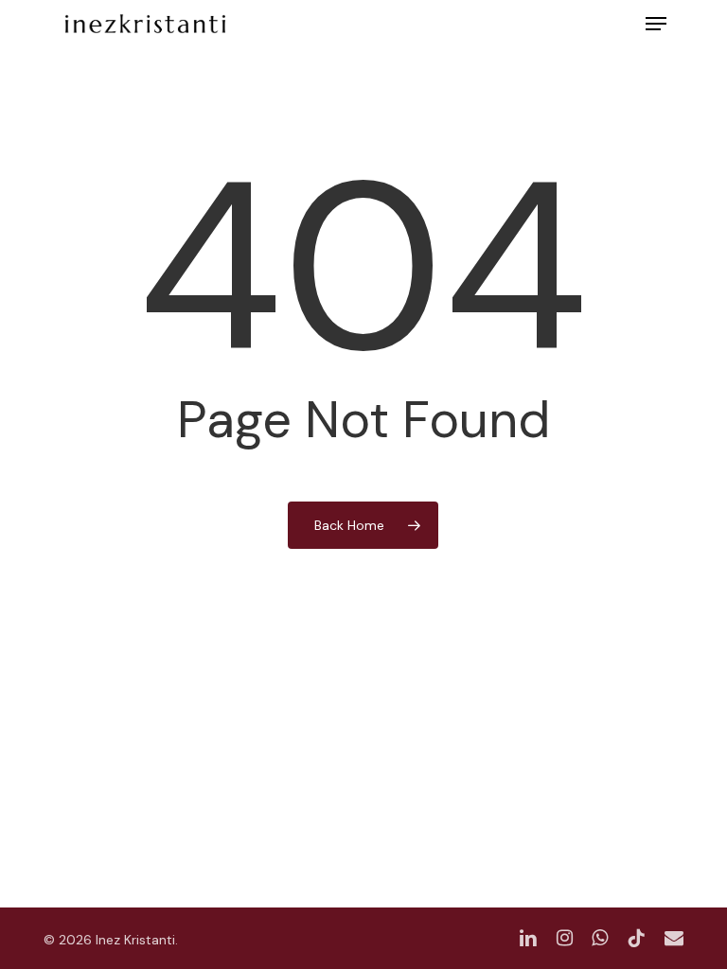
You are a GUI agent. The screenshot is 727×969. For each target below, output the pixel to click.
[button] (656, 23)
